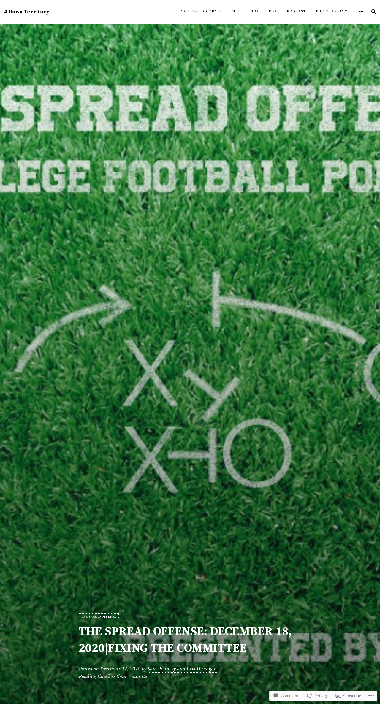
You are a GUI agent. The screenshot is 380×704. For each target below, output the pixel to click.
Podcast (296, 11)
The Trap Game (333, 11)
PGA (273, 11)
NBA (254, 11)
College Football (201, 11)
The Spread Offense (98, 617)
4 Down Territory (26, 12)
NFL (236, 11)
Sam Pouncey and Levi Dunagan (182, 669)
